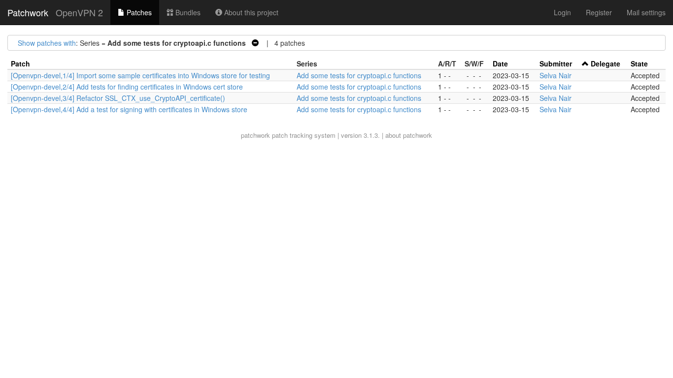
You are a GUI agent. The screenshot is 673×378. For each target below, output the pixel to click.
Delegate (605, 63)
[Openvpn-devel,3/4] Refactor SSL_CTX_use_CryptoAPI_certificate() (118, 98)
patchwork (255, 135)
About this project (250, 12)
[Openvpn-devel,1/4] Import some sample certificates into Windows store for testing (140, 75)
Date (500, 63)
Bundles (187, 12)
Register (599, 12)
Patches (138, 12)
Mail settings (646, 12)
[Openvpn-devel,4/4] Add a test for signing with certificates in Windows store (129, 109)
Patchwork (27, 12)
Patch (20, 63)
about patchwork (408, 135)
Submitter (555, 63)
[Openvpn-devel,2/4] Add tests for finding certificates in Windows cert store (127, 87)
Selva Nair (555, 75)
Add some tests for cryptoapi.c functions (359, 75)
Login (562, 12)
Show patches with (47, 43)
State (639, 63)
